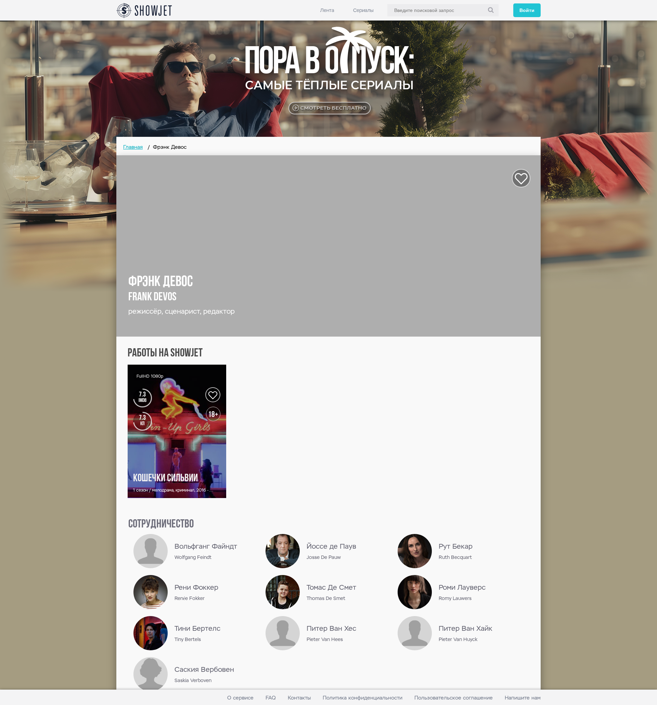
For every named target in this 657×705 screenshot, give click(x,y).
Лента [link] (327, 10)
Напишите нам (523, 697)
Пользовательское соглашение (453, 697)
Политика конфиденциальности (362, 697)
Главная (133, 147)
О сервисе (240, 697)
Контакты (299, 697)
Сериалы (363, 10)
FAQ (271, 697)
